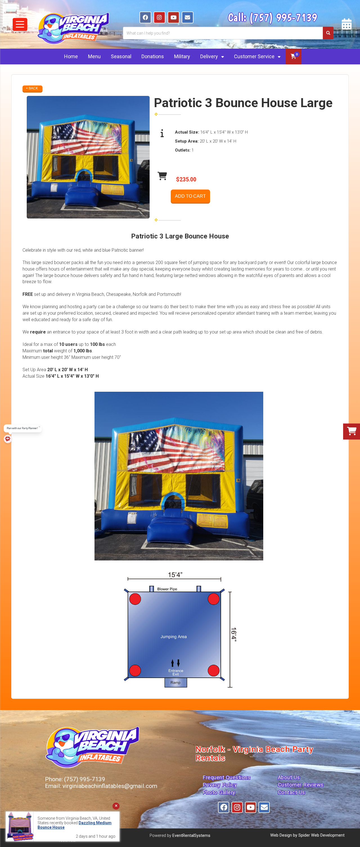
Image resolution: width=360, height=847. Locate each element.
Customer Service (255, 56)
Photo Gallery (218, 792)
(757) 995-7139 (283, 17)
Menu (94, 56)
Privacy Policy (219, 785)
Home (71, 56)
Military (182, 56)
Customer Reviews (301, 785)
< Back (32, 88)
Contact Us (291, 792)
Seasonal (121, 56)
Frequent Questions (226, 777)
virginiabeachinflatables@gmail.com (109, 786)
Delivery (209, 56)
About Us (289, 777)
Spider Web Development (321, 835)
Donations (152, 56)
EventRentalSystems (191, 835)
